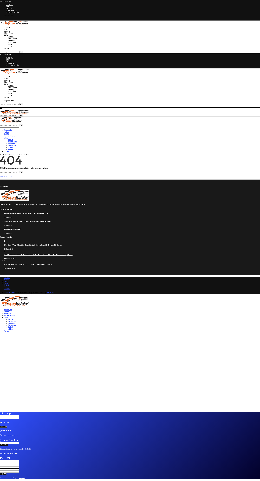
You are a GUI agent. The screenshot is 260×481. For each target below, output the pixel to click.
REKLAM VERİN (12, 12)
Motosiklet (12, 39)
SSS (7, 7)
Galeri (10, 44)
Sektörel (7, 31)
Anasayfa (7, 27)
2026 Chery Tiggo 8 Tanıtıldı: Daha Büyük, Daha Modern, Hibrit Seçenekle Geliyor (33, 245)
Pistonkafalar (10, 293)
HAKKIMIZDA (11, 10)
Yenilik (11, 37)
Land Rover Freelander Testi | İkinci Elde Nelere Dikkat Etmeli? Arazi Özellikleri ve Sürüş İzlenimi (38, 255)
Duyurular (12, 42)
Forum (6, 48)
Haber (6, 29)
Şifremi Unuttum (5, 431)
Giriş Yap (14, 453)
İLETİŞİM (9, 5)
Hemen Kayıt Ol (12, 435)
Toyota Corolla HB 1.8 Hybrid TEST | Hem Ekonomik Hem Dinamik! (28, 264)
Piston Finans (8, 33)
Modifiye (11, 41)
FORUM (9, 8)
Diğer (6, 35)
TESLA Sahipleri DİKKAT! (12, 229)
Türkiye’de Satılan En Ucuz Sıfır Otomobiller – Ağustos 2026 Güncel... (26, 213)
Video (10, 46)
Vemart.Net (50, 293)
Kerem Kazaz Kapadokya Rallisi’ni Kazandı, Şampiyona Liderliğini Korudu (27, 221)
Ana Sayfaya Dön (6, 176)
